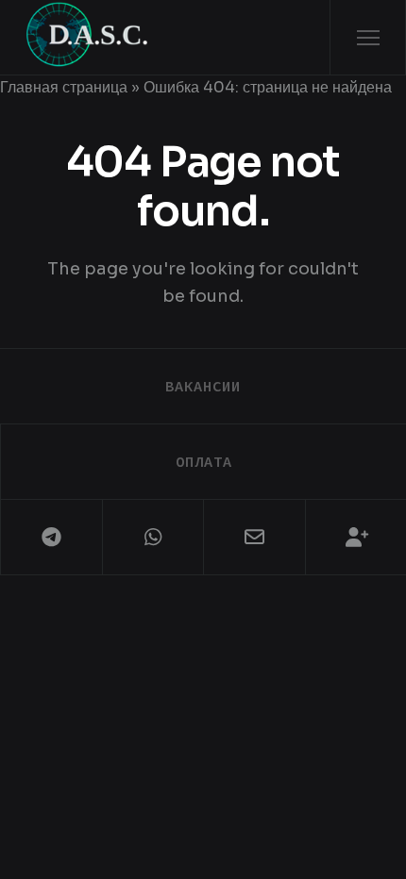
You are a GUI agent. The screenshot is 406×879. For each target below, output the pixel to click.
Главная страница (63, 87)
